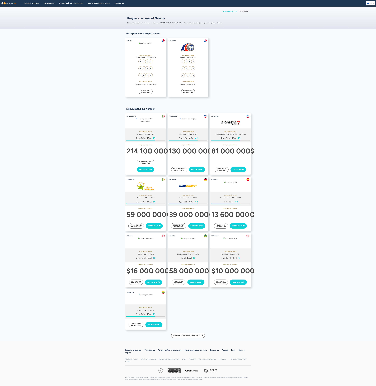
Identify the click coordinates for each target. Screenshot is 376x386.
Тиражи (225, 350)
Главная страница (230, 11)
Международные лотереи (99, 3)
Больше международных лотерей (188, 335)
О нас (184, 359)
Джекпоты (119, 3)
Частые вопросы (131, 359)
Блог (233, 350)
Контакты (192, 359)
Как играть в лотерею (148, 359)
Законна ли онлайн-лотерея (169, 359)
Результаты (150, 350)
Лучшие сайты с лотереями (71, 3)
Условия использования (207, 359)
